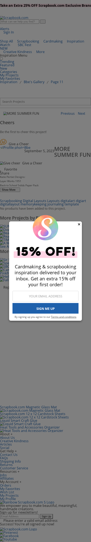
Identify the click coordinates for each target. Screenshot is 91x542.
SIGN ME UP (45, 308)
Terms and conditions (63, 317)
